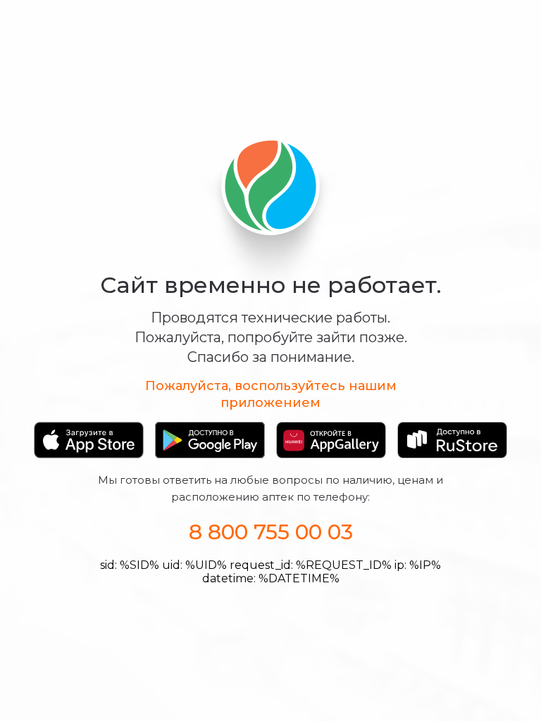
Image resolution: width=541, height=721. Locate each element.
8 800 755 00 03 (271, 532)
